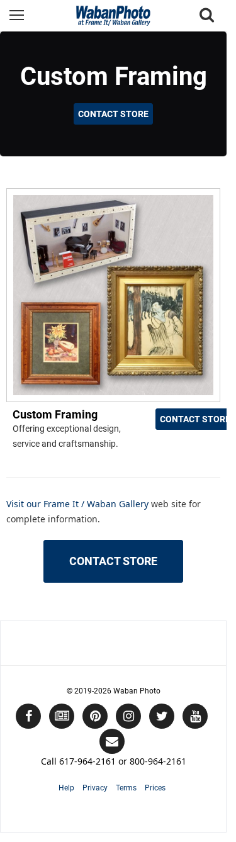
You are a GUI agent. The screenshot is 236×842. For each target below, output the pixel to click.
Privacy (95, 787)
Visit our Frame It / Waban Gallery (78, 504)
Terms (126, 787)
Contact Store (113, 114)
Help (66, 787)
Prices (155, 787)
